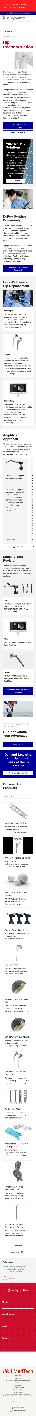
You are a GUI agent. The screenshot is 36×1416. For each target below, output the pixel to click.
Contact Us (18, 1383)
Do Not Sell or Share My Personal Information (18, 1380)
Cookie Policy (18, 1392)
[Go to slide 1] (14, 547)
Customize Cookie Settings (19, 1407)
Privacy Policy (18, 1375)
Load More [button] (18, 1245)
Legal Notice (18, 1378)
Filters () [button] (8, 796)
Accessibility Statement (18, 1387)
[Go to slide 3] (22, 547)
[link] (18, 125)
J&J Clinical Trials (18, 1390)
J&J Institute (18, 1385)
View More (13, 1278)
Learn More (15, 181)
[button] (32, 3)
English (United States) (20, 1410)
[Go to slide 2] (18, 547)
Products (8, 31)
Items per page (14, 1252)
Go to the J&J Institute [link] (18, 773)
